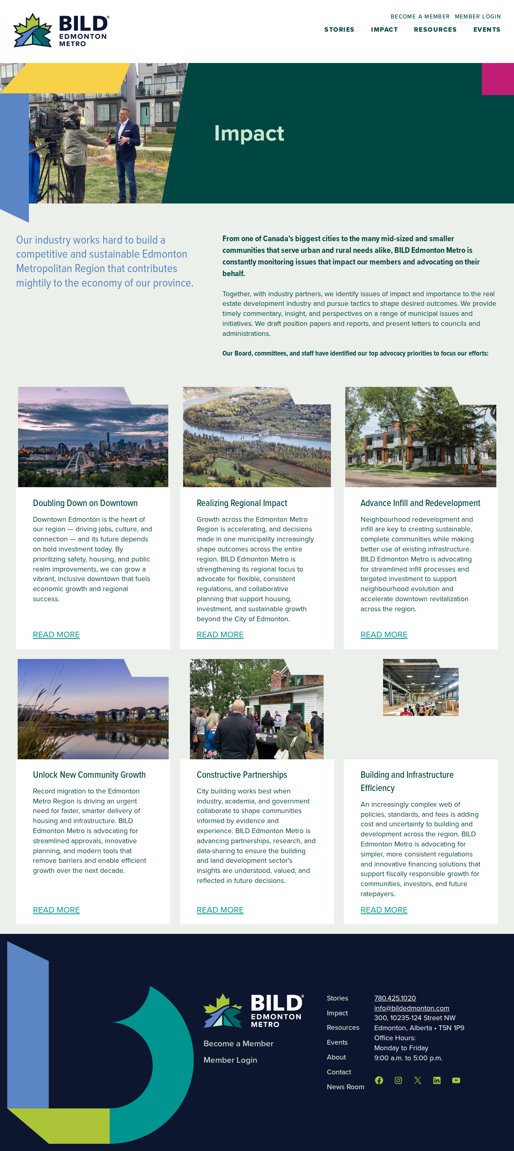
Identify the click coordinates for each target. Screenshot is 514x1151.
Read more (56, 634)
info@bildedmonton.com (411, 1008)
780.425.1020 (395, 998)
